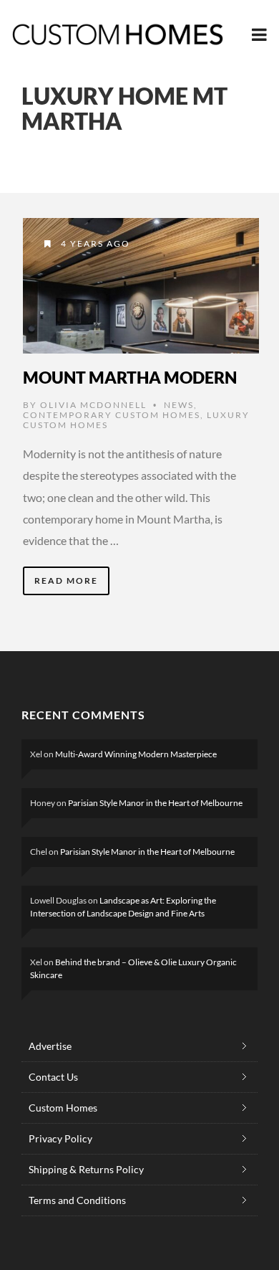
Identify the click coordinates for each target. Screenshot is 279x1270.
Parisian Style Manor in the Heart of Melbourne (155, 802)
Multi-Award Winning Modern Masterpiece (136, 754)
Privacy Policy (60, 1138)
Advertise (50, 1046)
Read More (66, 580)
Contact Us (53, 1077)
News (179, 404)
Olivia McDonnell (93, 404)
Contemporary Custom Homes (111, 414)
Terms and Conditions (77, 1200)
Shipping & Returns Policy (86, 1169)
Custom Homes (63, 1107)
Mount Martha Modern (130, 377)
